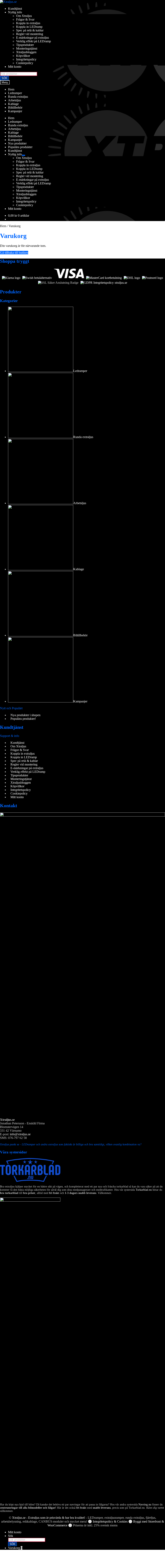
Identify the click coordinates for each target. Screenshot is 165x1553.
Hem (11, 89)
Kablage (13, 104)
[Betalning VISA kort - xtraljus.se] (69, 277)
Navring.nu (144, 1504)
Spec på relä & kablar (29, 30)
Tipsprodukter (25, 45)
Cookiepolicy (24, 63)
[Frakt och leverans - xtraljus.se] (132, 277)
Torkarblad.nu (144, 1189)
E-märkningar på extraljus (32, 37)
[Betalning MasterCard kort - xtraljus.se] (104, 277)
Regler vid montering (29, 34)
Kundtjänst (15, 8)
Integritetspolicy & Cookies (110, 1521)
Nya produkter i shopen (25, 715)
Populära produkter (20, 147)
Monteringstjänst (26, 48)
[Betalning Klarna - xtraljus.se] (11, 277)
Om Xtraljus (24, 16)
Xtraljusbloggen (26, 52)
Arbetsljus (14, 100)
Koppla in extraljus (28, 23)
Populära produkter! (23, 718)
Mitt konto (14, 66)
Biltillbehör (15, 107)
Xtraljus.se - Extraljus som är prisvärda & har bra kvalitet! (48, 1517)
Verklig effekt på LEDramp (33, 41)
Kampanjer (15, 111)
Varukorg (15, 1548)
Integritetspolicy (26, 59)
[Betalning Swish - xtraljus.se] (37, 277)
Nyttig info (15, 12)
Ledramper (15, 93)
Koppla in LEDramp (29, 26)
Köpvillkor (23, 55)
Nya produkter (17, 143)
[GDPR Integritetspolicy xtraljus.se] (104, 282)
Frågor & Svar (25, 19)
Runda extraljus (18, 96)
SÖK (4, 78)
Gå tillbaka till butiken (14, 252)
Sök (10, 1535)
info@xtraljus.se (20, 1134)
